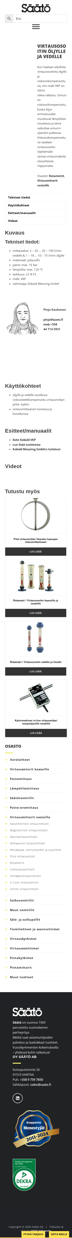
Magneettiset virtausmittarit (29, 830)
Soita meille (59, 1234)
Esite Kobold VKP (24, 440)
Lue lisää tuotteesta (27, 444)
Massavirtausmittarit (23, 837)
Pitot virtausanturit (22, 856)
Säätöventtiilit (22, 798)
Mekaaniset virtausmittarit (27, 843)
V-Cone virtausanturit (24, 882)
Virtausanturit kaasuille (29, 769)
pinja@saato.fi (53, 319)
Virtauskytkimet (23, 939)
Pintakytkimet (21, 958)
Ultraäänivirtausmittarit (25, 876)
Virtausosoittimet (24, 948)
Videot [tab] (13, 221)
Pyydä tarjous (33, 1234)
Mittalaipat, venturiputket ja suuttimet (35, 850)
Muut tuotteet (21, 977)
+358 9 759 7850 (31, 1079)
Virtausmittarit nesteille (30, 817)
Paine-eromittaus (24, 807)
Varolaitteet (20, 759)
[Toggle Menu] (36, 26)
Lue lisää (36, 551)
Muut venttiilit (22, 910)
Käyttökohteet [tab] (18, 205)
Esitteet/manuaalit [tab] (22, 213)
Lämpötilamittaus (24, 788)
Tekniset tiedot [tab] (19, 197)
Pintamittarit (21, 967)
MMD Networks (41, 1231)
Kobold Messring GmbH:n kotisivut (36, 449)
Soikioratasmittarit (22, 869)
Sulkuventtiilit (22, 900)
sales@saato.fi (40, 1084)
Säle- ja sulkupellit (25, 919)
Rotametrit (56, 176)
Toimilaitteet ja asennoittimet (35, 929)
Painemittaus (21, 779)
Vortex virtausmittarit (24, 889)
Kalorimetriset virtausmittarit (29, 824)
